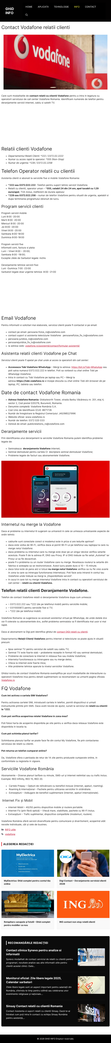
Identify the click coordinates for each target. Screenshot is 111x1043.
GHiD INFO (9, 11)
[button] (26, 15)
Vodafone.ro (8, 680)
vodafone (10, 834)
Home (28, 6)
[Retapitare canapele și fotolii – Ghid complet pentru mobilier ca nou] (27, 904)
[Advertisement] (55, 127)
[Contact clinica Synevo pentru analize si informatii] (91, 957)
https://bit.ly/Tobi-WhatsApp (86, 367)
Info (77, 6)
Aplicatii (43, 6)
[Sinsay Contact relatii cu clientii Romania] (91, 1013)
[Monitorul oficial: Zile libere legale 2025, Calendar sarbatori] (91, 985)
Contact (90, 6)
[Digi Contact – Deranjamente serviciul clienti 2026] (83, 863)
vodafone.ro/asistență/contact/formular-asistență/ (52, 346)
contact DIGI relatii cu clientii (72, 631)
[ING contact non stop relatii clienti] (83, 904)
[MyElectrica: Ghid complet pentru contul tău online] (27, 863)
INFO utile (10, 829)
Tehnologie (61, 6)
